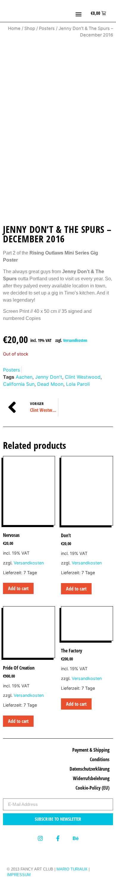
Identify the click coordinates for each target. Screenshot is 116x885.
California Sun (19, 384)
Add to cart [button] (18, 588)
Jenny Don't (48, 377)
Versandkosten (75, 340)
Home (14, 28)
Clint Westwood (83, 377)
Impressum (19, 875)
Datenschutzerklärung (89, 769)
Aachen (24, 377)
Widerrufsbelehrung (91, 778)
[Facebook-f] (58, 838)
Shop (29, 28)
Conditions (99, 759)
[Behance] (75, 838)
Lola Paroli (78, 384)
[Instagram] (40, 838)
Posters (47, 28)
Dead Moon (50, 384)
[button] (79, 14)
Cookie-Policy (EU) (92, 788)
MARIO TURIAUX (72, 869)
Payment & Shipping (90, 750)
